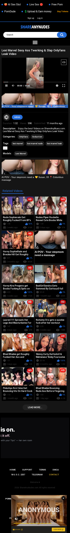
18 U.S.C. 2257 (18, 474)
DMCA (56, 470)
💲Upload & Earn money (37, 11)
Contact (54, 474)
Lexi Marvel (20, 153)
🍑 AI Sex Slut (12, 4)
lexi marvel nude (35, 143)
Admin (17, 117)
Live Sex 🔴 (36, 4)
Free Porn (57, 4)
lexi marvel (18, 143)
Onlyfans (23, 137)
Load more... (35, 407)
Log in (40, 18)
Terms (42, 470)
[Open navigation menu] (35, 43)
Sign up (31, 18)
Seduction (37, 137)
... (5, 148)
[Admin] (6, 117)
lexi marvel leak (54, 143)
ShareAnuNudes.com (29, 487)
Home (13, 470)
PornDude (10, 11)
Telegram (37, 474)
